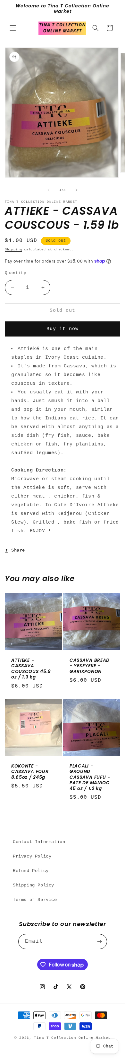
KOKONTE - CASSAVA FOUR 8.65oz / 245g (29, 771)
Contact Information (39, 841)
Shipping (13, 249)
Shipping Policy (33, 885)
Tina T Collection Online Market (72, 1038)
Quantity (15, 273)
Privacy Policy (32, 856)
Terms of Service (35, 899)
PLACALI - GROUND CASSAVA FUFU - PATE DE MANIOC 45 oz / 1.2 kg (90, 777)
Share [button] (18, 550)
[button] (13, 28)
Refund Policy (31, 870)
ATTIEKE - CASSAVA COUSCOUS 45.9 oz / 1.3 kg (31, 669)
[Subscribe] (100, 941)
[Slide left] (48, 190)
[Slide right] (77, 190)
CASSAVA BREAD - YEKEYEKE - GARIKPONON (90, 666)
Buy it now (62, 329)
